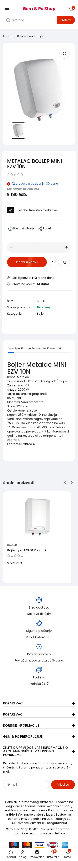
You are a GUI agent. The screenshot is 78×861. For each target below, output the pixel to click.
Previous (65, 482)
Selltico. (60, 833)
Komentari (54, 348)
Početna (8, 36)
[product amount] (11, 247)
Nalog (23, 857)
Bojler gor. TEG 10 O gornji (26, 550)
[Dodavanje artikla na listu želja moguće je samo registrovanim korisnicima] (54, 262)
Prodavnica (37, 857)
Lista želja (53, 854)
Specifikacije (23, 348)
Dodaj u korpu (27, 262)
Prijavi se (63, 784)
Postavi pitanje (23, 228)
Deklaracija (39, 348)
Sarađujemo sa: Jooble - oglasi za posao (29, 793)
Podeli (46, 228)
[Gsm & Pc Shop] (39, 7)
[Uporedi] (65, 262)
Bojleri (40, 36)
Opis (11, 348)
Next (71, 482)
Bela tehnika (25, 36)
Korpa (67, 854)
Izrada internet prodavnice (32, 833)
